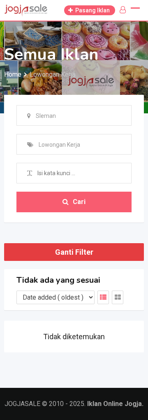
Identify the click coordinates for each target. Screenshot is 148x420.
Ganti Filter (74, 252)
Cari (79, 202)
